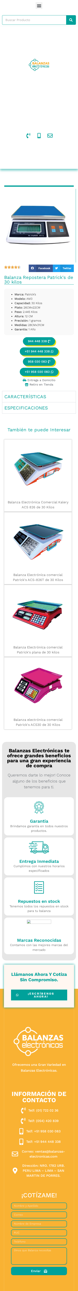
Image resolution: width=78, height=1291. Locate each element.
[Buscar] (71, 20)
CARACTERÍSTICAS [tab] (25, 396)
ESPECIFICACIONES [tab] (26, 407)
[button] (39, 5)
